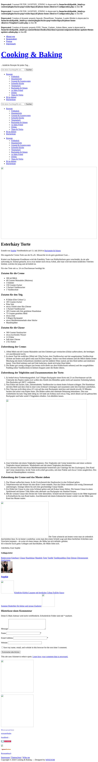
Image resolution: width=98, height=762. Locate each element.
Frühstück (15, 76)
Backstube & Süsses (19, 88)
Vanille (50, 558)
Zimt (68, 558)
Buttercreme (6, 558)
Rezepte (9, 74)
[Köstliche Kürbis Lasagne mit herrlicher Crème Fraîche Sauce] (7, 593)
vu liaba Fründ (17, 90)
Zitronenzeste (82, 558)
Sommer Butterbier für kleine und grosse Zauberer (21, 606)
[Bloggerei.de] (6, 742)
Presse (9, 41)
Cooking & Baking (31, 54)
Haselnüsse (30, 558)
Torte (45, 558)
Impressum (11, 44)
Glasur (22, 558)
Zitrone (74, 558)
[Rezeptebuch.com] (6, 754)
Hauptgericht (16, 79)
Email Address (7, 638)
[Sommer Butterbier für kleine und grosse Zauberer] (48, 606)
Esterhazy (15, 558)
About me (10, 36)
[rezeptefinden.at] (6, 734)
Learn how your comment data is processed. (50, 656)
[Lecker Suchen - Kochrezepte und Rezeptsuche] (6, 750)
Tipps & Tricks (17, 95)
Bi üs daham (11, 97)
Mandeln (38, 558)
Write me (26, 757)
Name (3, 633)
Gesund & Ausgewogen (21, 81)
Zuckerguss (5, 560)
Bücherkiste (11, 99)
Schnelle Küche (17, 83)
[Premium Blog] (11, 730)
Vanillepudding (60, 558)
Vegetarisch (16, 86)
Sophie (13, 251)
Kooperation (11, 39)
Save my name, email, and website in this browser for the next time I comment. (35, 647)
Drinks (14, 93)
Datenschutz (16, 757)
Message (4, 629)
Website (4, 643)
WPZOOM (50, 760)
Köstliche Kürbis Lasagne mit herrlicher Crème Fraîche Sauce (39, 593)
